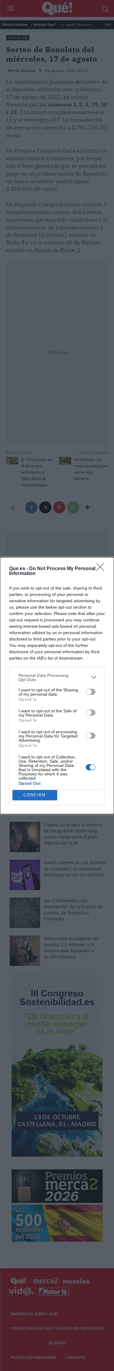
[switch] (90, 692)
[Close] (102, 569)
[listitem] (57, 677)
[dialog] (57, 685)
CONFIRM (34, 795)
